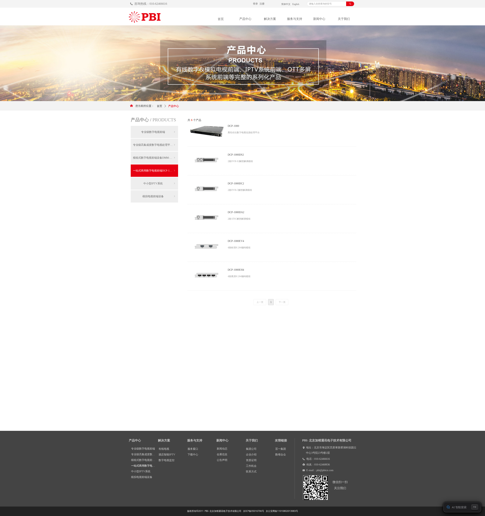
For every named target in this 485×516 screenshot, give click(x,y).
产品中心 (245, 18)
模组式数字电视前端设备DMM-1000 (154, 157)
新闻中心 (319, 18)
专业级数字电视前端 (158, 132)
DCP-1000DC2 (236, 183)
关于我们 (344, 18)
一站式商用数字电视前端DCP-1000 (154, 170)
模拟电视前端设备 (159, 196)
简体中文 (285, 4)
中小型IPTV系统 (159, 183)
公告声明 (222, 460)
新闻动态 (222, 448)
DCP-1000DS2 (236, 154)
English (295, 4)
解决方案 (270, 18)
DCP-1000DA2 (236, 212)
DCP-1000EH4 (236, 269)
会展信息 (222, 454)
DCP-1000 (233, 126)
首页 (159, 106)
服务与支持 (294, 18)
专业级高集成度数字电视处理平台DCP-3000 (155, 144)
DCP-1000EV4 (236, 241)
